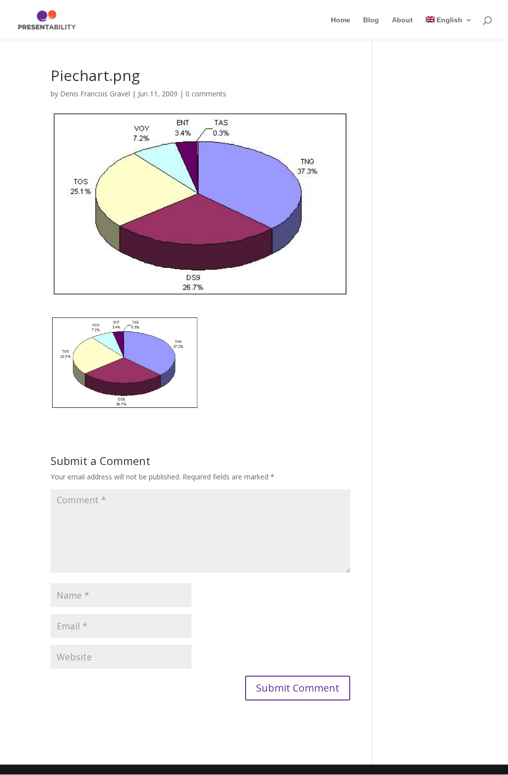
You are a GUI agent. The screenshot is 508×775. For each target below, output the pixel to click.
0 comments (206, 93)
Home (340, 20)
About (402, 20)
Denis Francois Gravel (95, 93)
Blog (371, 20)
